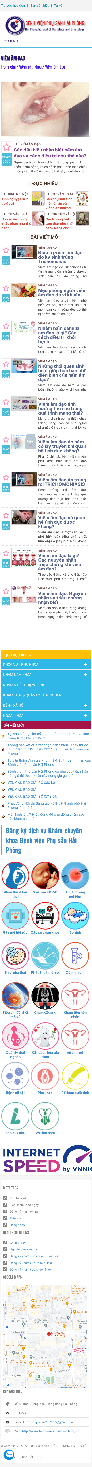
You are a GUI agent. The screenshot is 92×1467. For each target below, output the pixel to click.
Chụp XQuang (45, 1012)
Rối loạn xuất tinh (75, 1093)
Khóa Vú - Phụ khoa (20, 664)
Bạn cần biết (39, 5)
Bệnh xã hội (15, 1093)
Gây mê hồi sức (15, 932)
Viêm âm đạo (30, 144)
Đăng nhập (17, 1225)
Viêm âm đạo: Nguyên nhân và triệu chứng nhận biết (62, 598)
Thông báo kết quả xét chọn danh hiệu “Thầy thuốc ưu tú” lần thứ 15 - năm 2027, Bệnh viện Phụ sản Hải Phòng (48, 749)
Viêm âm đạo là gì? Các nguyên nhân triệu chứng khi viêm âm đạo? (60, 562)
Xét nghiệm (75, 972)
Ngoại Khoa (13, 715)
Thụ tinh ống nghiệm (75, 894)
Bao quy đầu (15, 1133)
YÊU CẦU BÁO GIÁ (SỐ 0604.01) (33, 782)
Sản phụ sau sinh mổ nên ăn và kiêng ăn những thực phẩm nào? (59, 206)
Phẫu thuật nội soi (45, 972)
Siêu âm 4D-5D (45, 892)
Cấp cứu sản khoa (45, 932)
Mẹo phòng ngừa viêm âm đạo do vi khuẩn (62, 293)
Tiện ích (15, 1218)
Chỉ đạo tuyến (19, 1242)
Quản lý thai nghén (15, 1054)
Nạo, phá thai (15, 972)
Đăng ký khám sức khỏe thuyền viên (35, 1256)
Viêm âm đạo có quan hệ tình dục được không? (61, 522)
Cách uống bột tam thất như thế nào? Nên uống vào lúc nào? (59, 226)
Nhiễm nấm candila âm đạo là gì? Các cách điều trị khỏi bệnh (58, 335)
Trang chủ (8, 66)
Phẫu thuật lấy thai (15, 894)
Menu (12, 41)
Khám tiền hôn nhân (75, 1014)
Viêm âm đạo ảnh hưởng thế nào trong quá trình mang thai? (60, 408)
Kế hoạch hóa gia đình (45, 1054)
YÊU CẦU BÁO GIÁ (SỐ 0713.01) (32, 796)
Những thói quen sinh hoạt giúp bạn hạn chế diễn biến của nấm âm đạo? (62, 373)
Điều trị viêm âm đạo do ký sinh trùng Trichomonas (60, 257)
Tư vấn (59, 5)
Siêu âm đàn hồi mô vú (15, 1014)
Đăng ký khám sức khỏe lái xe (30, 1269)
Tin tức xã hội (64, 214)
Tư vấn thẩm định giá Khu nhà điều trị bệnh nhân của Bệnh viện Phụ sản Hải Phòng (49, 762)
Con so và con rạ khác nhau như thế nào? (16, 223)
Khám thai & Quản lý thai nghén (32, 695)
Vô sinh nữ (75, 1052)
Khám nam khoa (17, 674)
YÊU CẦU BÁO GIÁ (22, 789)
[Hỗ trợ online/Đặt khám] (9, 1454)
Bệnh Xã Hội (13, 705)
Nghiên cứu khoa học (25, 1249)
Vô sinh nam (45, 1133)
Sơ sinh (75, 932)
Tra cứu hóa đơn (13, 5)
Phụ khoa (45, 1093)
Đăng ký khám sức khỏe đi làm (31, 1263)
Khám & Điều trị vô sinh (24, 685)
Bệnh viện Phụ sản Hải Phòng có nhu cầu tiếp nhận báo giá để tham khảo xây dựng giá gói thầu (48, 773)
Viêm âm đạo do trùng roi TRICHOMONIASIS (62, 482)
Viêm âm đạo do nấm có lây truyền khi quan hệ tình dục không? (62, 446)
